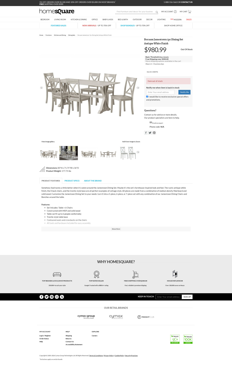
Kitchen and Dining (60, 35)
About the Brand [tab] (93, 181)
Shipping (69, 336)
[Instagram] (57, 297)
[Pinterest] (52, 297)
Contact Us (70, 342)
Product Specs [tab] (72, 181)
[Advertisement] (116, 241)
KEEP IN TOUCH (146, 296)
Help (41, 342)
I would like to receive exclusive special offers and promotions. (167, 98)
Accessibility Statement (74, 344)
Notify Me (184, 92)
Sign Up (187, 297)
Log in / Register (45, 336)
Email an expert (157, 123)
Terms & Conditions (96, 356)
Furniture (49, 35)
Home (41, 35)
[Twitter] (47, 297)
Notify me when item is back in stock (162, 87)
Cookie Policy (119, 356)
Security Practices (131, 356)
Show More (116, 229)
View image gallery (48, 142)
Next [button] (138, 88)
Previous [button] (41, 88)
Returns (68, 339)
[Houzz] (62, 297)
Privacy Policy (109, 356)
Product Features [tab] (51, 181)
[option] (89, 87)
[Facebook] (41, 297)
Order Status (44, 339)
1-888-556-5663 (171, 2)
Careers (94, 336)
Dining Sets (71, 35)
